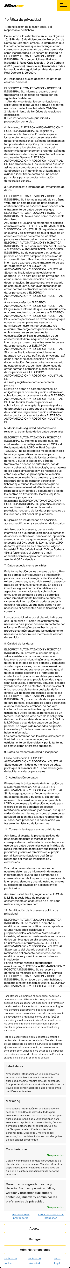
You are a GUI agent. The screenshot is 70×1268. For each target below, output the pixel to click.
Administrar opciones (35, 1249)
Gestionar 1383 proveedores (20, 1216)
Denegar (35, 1239)
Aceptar (35, 1228)
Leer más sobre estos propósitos (51, 1216)
